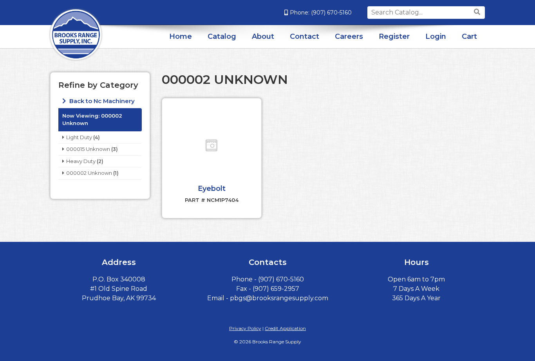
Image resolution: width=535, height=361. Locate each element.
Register (394, 36)
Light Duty (79, 137)
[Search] (478, 12)
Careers (349, 36)
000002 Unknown (89, 173)
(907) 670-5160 (331, 12)
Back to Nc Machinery (101, 101)
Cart (469, 36)
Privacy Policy (245, 328)
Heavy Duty (81, 161)
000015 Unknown (88, 149)
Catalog (222, 36)
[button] (211, 145)
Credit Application (285, 328)
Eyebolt (212, 188)
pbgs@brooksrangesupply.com (279, 298)
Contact (304, 36)
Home (180, 36)
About (263, 36)
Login (435, 36)
